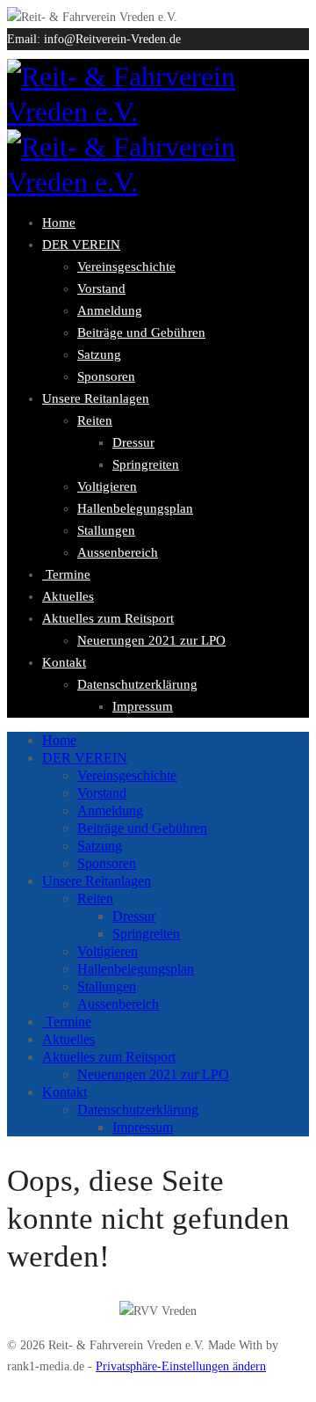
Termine (66, 574)
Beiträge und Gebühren (141, 332)
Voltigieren (107, 486)
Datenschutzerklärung (137, 684)
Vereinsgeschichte (126, 266)
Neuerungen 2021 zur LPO (151, 640)
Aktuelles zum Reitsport (108, 618)
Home (58, 222)
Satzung (99, 354)
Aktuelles (68, 596)
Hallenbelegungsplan (135, 508)
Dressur (133, 442)
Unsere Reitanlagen (95, 398)
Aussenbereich (117, 552)
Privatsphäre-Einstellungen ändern (181, 1366)
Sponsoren (106, 376)
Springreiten (145, 464)
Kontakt (64, 662)
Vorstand (101, 288)
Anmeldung (109, 310)
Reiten (94, 420)
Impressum (142, 706)
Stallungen (106, 530)
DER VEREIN (81, 244)
